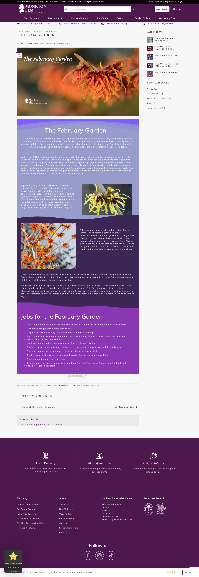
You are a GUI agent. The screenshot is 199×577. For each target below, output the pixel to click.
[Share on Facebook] (70, 376)
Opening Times (66, 514)
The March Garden (123, 406)
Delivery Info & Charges (28, 518)
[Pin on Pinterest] (80, 376)
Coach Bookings (67, 518)
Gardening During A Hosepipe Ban (164, 39)
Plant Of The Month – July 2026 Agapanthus (167, 65)
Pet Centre (102, 18)
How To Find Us (67, 509)
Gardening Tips (167, 18)
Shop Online (30, 18)
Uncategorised (154, 108)
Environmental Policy (69, 528)
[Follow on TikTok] (111, 555)
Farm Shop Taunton (26, 514)
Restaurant (54, 18)
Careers (63, 523)
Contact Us (64, 532)
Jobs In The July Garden (166, 55)
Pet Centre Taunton (26, 509)
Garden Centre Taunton (28, 504)
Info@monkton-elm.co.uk (120, 519)
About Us (63, 504)
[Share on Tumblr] (85, 376)
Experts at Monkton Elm (57, 43)
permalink (94, 386)
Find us (163, 2)
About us (172, 2)
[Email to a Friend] (75, 376)
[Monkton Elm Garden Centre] (38, 9)
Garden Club (141, 18)
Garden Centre (78, 18)
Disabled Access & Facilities (30, 523)
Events (119, 18)
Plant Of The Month (45, 32)
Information (29, 32)
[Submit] (133, 9)
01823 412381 (154, 2)
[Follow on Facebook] (178, 2)
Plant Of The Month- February (38, 406)
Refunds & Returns (26, 528)
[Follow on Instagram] (181, 2)
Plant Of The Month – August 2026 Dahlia (165, 48)
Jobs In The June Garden (166, 72)
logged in (38, 424)
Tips (149, 103)
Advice (20, 32)
